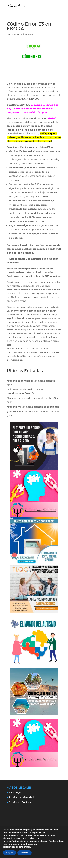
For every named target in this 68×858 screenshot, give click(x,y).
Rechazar (24, 852)
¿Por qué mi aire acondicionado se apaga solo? (33, 406)
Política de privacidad (21, 797)
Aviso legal (15, 792)
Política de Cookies (20, 802)
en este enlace (23, 846)
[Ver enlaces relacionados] (52, 147)
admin (15, 34)
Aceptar (9, 852)
